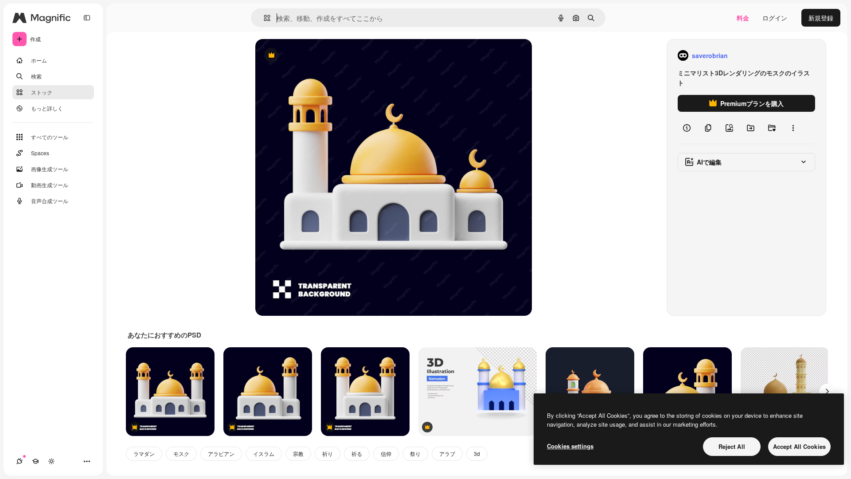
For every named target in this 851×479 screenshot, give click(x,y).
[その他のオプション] (793, 128)
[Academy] (35, 461)
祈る (356, 453)
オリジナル (316, 55)
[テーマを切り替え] (51, 461)
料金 (743, 17)
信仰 (386, 453)
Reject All (731, 446)
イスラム (263, 453)
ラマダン (144, 453)
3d (477, 453)
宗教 (298, 453)
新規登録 (820, 17)
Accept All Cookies (799, 446)
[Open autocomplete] (263, 18)
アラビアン (221, 453)
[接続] (19, 461)
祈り (327, 453)
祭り (415, 453)
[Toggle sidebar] (87, 18)
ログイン (774, 17)
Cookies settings (570, 446)
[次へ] (827, 391)
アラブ (447, 453)
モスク (181, 453)
